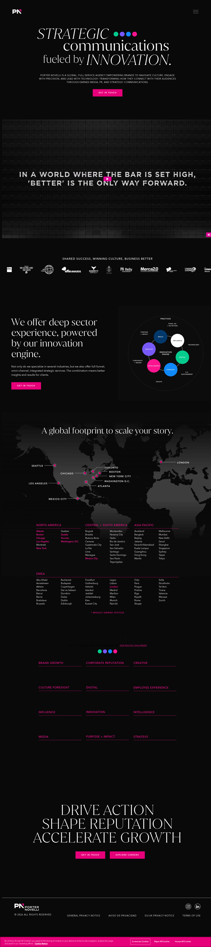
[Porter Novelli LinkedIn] (198, 906)
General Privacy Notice (83, 916)
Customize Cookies (140, 941)
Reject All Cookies (162, 941)
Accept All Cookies (183, 941)
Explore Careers (127, 855)
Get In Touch (26, 386)
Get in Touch (108, 92)
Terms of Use (191, 916)
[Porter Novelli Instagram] (188, 906)
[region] (105, 942)
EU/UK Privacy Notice (159, 916)
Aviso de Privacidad (123, 916)
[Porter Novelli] (16, 11)
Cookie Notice (41, 943)
